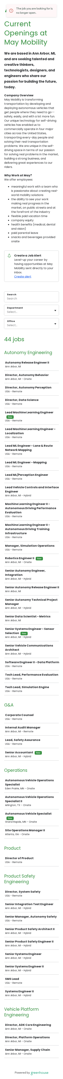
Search (11, 294)
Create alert (22, 277)
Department (15, 307)
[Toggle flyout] (55, 310)
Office (11, 321)
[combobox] (7, 312)
